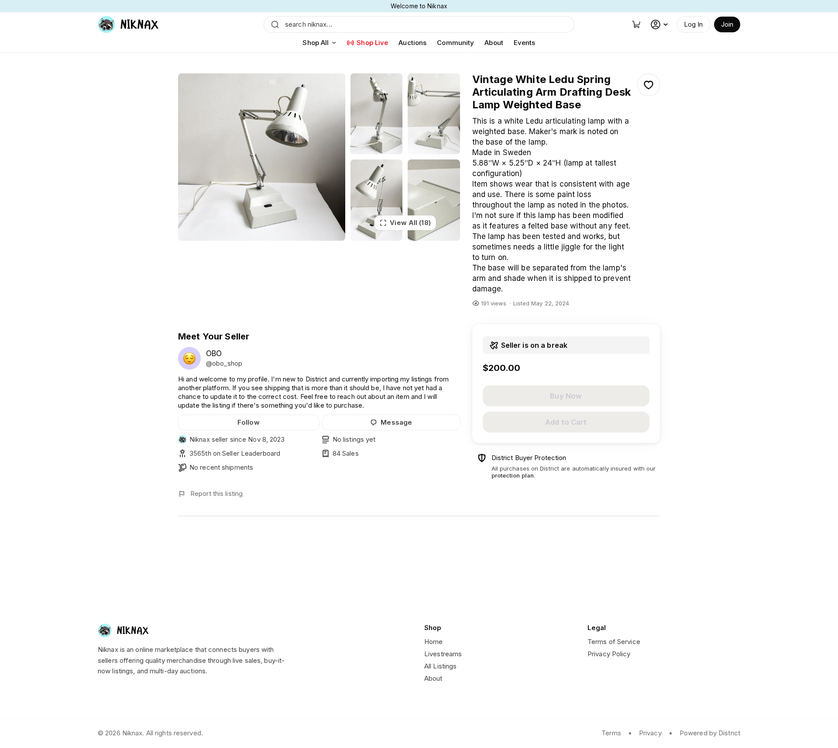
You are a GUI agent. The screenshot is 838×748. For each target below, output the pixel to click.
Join (727, 24)
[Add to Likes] (648, 84)
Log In (693, 24)
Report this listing (216, 493)
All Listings (440, 666)
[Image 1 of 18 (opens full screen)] (261, 157)
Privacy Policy (609, 654)
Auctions (412, 42)
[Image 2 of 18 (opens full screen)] (376, 113)
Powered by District (710, 733)
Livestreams (443, 654)
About (493, 42)
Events (525, 42)
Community (455, 42)
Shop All (315, 42)
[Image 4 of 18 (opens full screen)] (376, 199)
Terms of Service (613, 641)
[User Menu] (660, 24)
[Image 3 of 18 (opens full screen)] (434, 113)
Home (433, 641)
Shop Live (372, 42)
